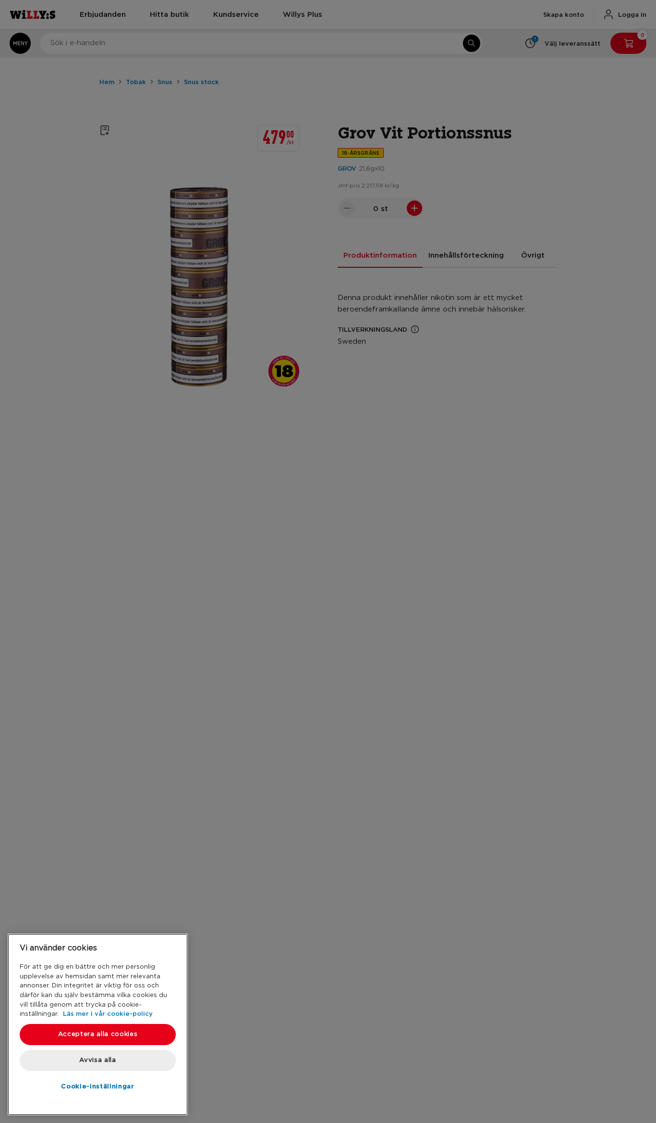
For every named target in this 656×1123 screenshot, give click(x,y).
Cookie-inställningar (97, 1086)
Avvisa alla (97, 1060)
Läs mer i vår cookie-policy (108, 1013)
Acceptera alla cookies (97, 1034)
